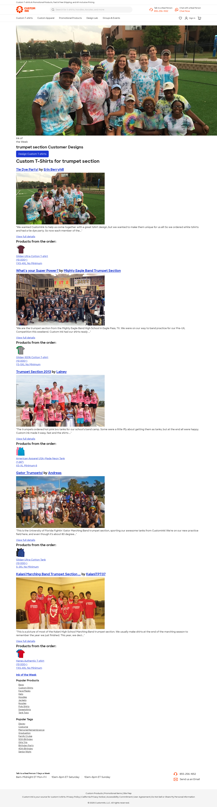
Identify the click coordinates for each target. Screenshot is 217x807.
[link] (25, 9)
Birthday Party (26, 745)
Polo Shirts (23, 706)
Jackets (22, 700)
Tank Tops (23, 712)
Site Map (127, 793)
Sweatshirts (24, 709)
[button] (190, 11)
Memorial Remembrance (31, 730)
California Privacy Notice (93, 797)
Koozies (22, 703)
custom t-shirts (58, 797)
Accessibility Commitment (119, 797)
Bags (21, 684)
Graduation (24, 733)
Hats (20, 694)
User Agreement (142, 797)
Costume (23, 727)
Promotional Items (113, 793)
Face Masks (24, 691)
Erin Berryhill (54, 169)
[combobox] (91, 10)
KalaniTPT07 (96, 574)
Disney (21, 723)
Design (32, 154)
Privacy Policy (73, 797)
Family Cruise (25, 736)
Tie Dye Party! (27, 169)
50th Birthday (25, 739)
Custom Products (94, 793)
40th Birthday (25, 748)
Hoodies (22, 697)
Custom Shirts (25, 688)
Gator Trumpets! (29, 473)
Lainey (61, 372)
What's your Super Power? (37, 270)
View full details (25, 236)
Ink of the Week (26, 675)
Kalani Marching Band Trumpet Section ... (48, 574)
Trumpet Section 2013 (33, 372)
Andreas (55, 473)
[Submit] (53, 10)
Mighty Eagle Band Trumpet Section (92, 270)
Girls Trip (22, 742)
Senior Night (24, 751)
